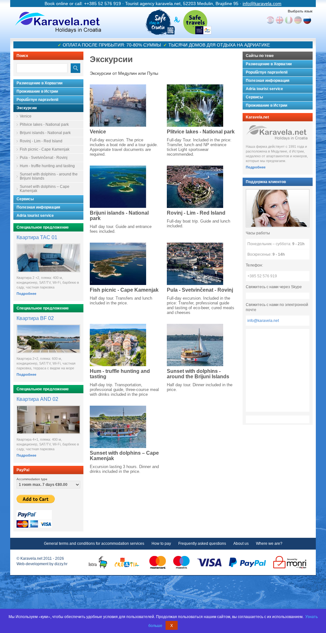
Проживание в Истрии (37, 91)
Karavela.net (58, 22)
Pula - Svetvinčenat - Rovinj (43, 157)
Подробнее (26, 293)
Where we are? (269, 543)
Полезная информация (38, 207)
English (279, 20)
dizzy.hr (60, 564)
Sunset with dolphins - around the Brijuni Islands (49, 176)
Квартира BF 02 (35, 318)
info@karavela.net (263, 320)
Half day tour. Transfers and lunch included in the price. (121, 300)
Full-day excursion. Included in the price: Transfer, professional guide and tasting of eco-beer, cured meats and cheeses (200, 305)
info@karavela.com (262, 3)
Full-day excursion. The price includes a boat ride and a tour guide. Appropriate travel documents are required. (124, 147)
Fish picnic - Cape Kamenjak (44, 149)
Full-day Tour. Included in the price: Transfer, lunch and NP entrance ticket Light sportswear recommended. (199, 147)
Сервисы (25, 199)
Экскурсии (27, 108)
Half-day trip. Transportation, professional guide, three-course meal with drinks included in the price (124, 389)
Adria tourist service (35, 215)
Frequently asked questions (202, 543)
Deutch (298, 20)
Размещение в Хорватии (39, 83)
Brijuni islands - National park (45, 133)
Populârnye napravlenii (37, 99)
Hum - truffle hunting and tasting (47, 166)
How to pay (161, 543)
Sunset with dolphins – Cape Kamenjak (44, 188)
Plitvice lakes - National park (44, 124)
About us (241, 543)
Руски (307, 20)
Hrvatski (270, 20)
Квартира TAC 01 (37, 237)
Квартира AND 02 (37, 399)
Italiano (289, 20)
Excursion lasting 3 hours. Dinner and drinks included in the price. (124, 469)
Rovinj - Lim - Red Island (41, 141)
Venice (26, 116)
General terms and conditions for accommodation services (94, 543)
